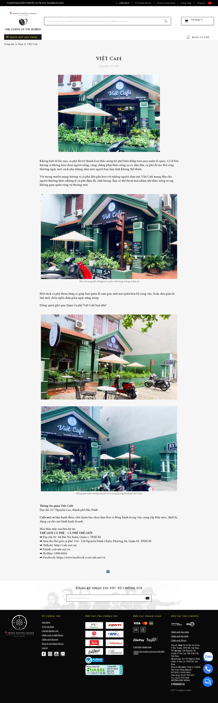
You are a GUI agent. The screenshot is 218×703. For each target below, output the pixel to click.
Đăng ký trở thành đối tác (53, 644)
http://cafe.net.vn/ (65, 545)
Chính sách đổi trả (178, 641)
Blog (20, 44)
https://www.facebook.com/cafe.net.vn (81, 557)
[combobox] (107, 21)
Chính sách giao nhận (180, 632)
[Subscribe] (147, 598)
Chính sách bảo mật (50, 640)
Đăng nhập (186, 3)
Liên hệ (45, 648)
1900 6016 (124, 3)
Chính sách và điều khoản (52, 635)
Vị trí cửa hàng (48, 627)
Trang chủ (9, 44)
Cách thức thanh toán (142, 647)
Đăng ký (201, 3)
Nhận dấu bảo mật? (99, 673)
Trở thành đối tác (143, 3)
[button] (213, 3)
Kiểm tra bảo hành (166, 3)
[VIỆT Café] (109, 114)
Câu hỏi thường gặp (50, 631)
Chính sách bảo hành (179, 636)
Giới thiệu (46, 623)
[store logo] (23, 21)
